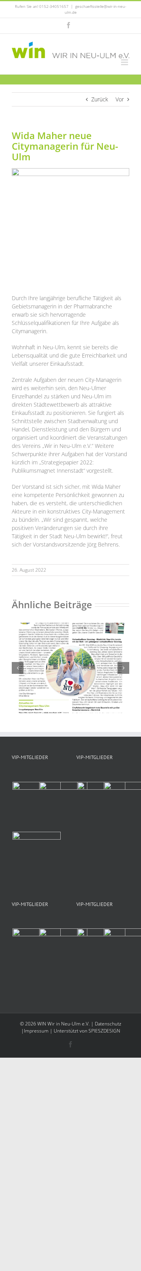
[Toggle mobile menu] (125, 62)
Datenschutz (108, 1023)
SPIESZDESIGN (104, 1030)
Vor (120, 99)
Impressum (36, 1030)
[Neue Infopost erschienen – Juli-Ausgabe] (70, 626)
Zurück (99, 99)
